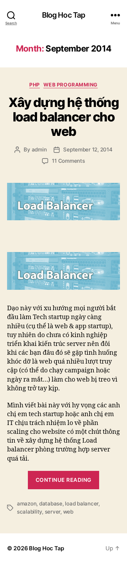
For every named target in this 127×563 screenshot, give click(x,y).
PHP (34, 85)
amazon (26, 503)
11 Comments (68, 160)
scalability (29, 511)
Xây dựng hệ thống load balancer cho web (63, 117)
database (50, 503)
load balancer (81, 503)
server (52, 511)
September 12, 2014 (87, 149)
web (68, 511)
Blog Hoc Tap (63, 15)
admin (39, 149)
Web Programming (70, 85)
